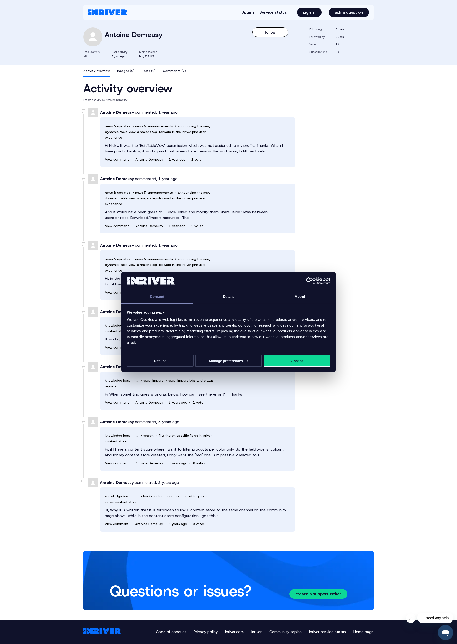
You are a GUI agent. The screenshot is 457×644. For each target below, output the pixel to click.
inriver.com (234, 631)
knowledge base (118, 325)
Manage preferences (226, 361)
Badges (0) (125, 71)
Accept (297, 361)
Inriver (256, 631)
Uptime (248, 12)
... (137, 380)
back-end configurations (162, 496)
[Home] (107, 12)
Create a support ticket (318, 594)
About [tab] (300, 296)
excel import (153, 380)
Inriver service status (327, 631)
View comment (117, 159)
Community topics (285, 631)
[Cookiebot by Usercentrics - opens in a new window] (309, 280)
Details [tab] (228, 296)
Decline (160, 361)
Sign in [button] (309, 12)
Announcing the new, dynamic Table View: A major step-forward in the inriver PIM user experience (157, 132)
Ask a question (349, 12)
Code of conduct (171, 631)
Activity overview (96, 71)
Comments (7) (174, 71)
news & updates (118, 126)
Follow (270, 32)
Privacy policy (206, 631)
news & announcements (154, 126)
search (148, 435)
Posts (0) (149, 71)
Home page (363, 631)
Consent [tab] (157, 296)
